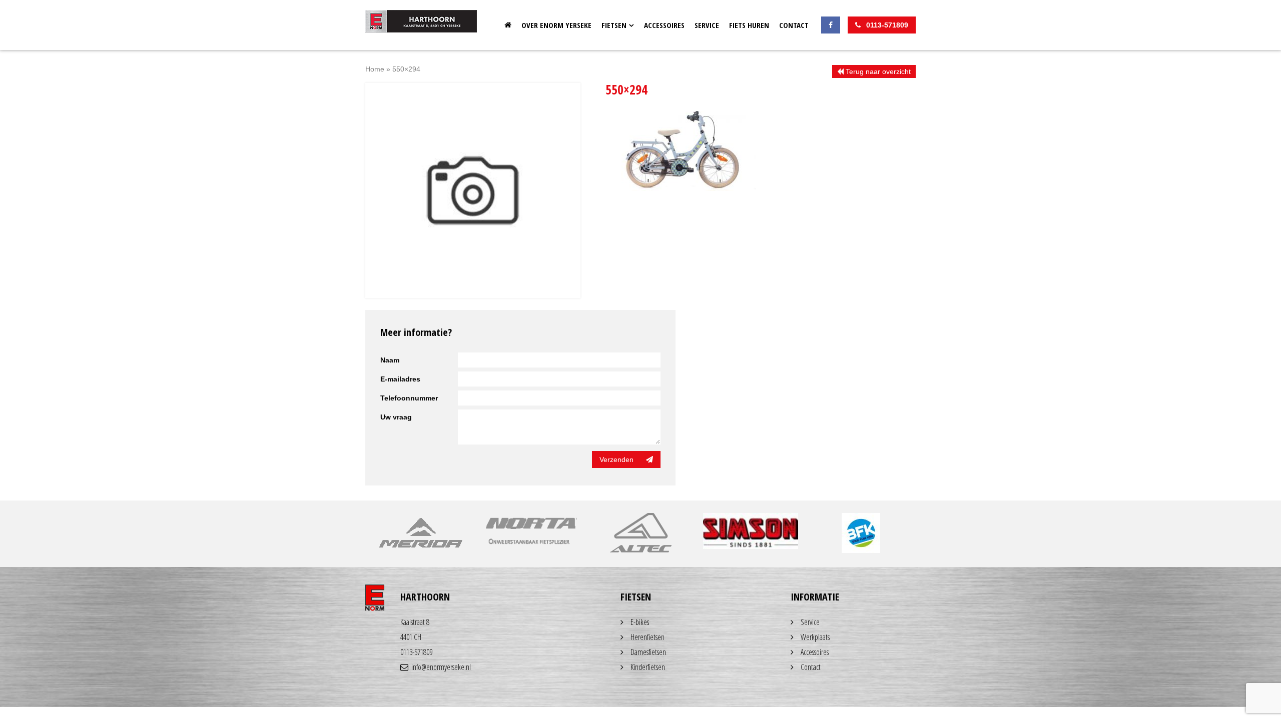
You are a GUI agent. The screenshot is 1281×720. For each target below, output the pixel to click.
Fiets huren (749, 25)
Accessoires (664, 25)
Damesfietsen (648, 652)
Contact (794, 25)
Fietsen (613, 25)
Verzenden (616, 460)
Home (507, 25)
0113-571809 (416, 652)
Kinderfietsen (647, 667)
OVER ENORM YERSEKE (556, 25)
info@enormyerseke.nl (441, 667)
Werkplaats (815, 637)
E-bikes (639, 622)
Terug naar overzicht (877, 72)
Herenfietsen (647, 637)
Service (707, 25)
